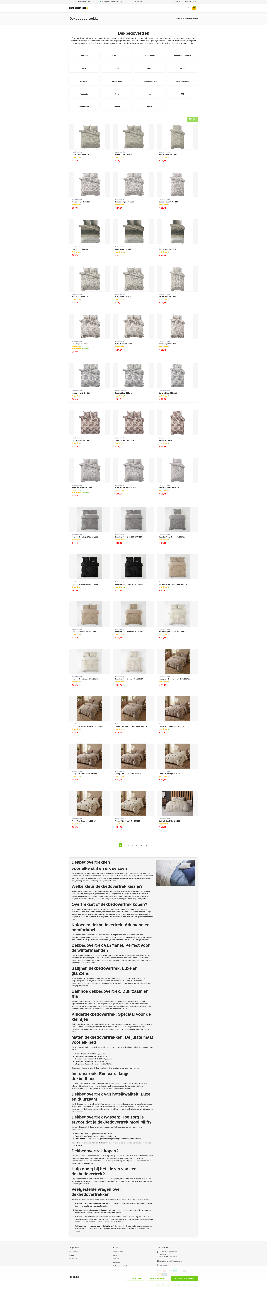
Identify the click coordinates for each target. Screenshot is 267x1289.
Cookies (116, 1259)
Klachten (116, 1263)
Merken (72, 1256)
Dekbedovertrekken (98, 8)
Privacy (116, 1256)
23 (142, 845)
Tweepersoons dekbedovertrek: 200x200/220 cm (93, 1059)
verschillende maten (107, 43)
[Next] (146, 845)
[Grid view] (190, 119)
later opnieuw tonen (157, 1278)
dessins (126, 43)
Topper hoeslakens (139, 8)
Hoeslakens (124, 8)
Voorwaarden (118, 1252)
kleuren (118, 43)
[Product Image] (89, 136)
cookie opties (136, 1278)
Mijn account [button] (190, 1)
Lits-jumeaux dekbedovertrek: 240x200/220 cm (92, 1061)
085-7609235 (164, 1265)
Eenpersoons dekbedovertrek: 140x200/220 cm (92, 1056)
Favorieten (73, 1259)
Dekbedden (113, 8)
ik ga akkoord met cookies (184, 1278)
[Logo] (78, 8)
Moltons (153, 8)
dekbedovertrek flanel (79, 41)
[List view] (194, 119)
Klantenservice (74, 1252)
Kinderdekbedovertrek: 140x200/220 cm (90, 1054)
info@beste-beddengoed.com (170, 1261)
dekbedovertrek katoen (166, 38)
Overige (162, 8)
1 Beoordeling (85, 348)
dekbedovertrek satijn (101, 41)
